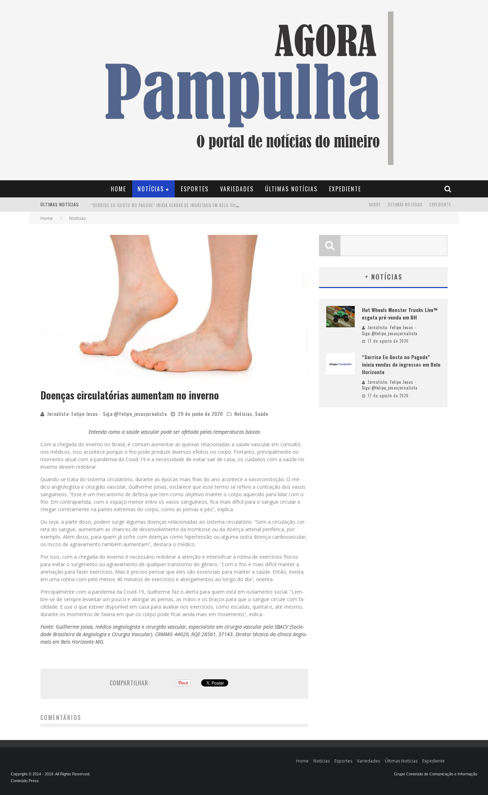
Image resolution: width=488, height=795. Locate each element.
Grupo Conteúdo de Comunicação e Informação (435, 774)
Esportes (195, 189)
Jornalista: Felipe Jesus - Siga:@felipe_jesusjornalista (107, 413)
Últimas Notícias (291, 189)
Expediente (345, 189)
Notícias (151, 189)
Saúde (261, 413)
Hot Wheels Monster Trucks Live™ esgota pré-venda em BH (400, 313)
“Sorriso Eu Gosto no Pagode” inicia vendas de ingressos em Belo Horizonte (171, 205)
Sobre (375, 204)
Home (118, 189)
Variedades (237, 189)
